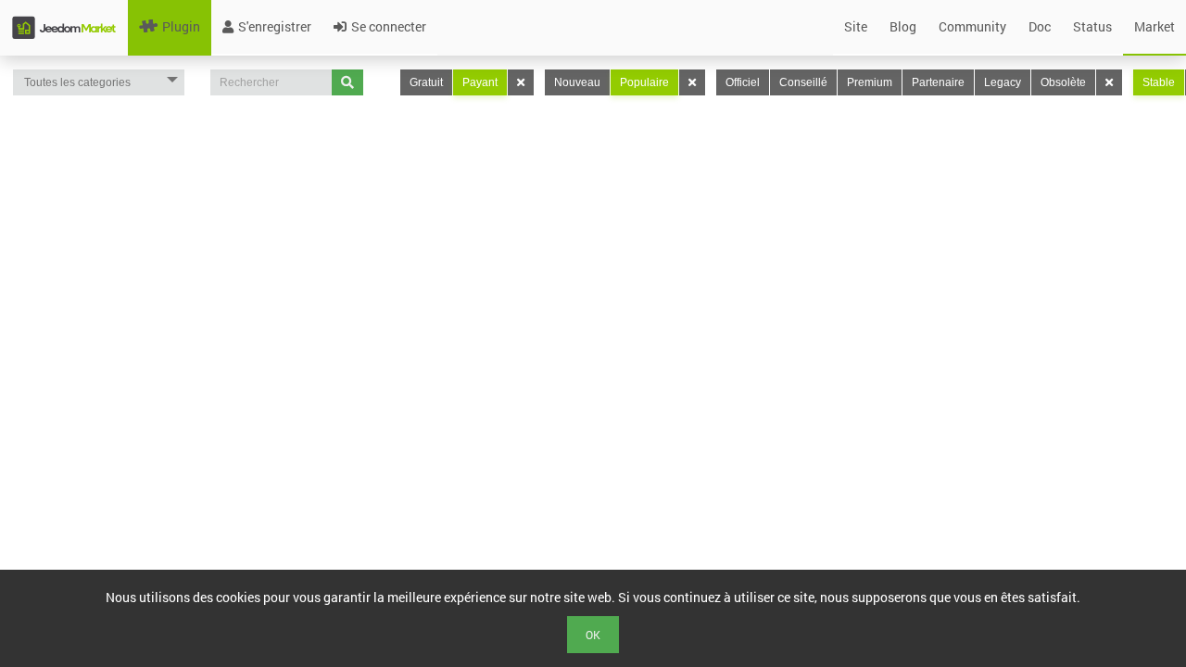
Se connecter (388, 26)
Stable (1158, 82)
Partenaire (938, 82)
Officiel (742, 82)
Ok (593, 634)
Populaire (644, 82)
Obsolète (1063, 82)
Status (1092, 26)
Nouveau (577, 82)
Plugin (181, 26)
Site (855, 26)
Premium (869, 82)
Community (972, 26)
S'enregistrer (274, 26)
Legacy (1002, 82)
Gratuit (426, 82)
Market (1154, 26)
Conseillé (803, 82)
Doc (1039, 26)
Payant (480, 82)
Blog (903, 26)
